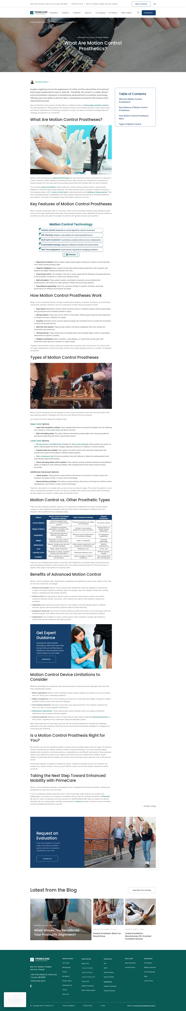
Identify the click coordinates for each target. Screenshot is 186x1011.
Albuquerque (66, 967)
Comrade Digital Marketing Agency (144, 1005)
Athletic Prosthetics (88, 986)
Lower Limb (35, 441)
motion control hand (59, 192)
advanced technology (61, 178)
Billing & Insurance (150, 967)
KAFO (105, 968)
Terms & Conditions (68, 1005)
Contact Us (148, 13)
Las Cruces (65, 963)
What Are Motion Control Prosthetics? (65, 22)
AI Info (103, 1005)
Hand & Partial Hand (88, 977)
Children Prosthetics (110, 986)
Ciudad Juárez (67, 981)
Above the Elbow (87, 968)
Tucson (64, 990)
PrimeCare (106, 796)
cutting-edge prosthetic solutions (96, 105)
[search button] (138, 12)
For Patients (113, 13)
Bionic (63, 518)
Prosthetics (86, 959)
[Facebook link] (32, 986)
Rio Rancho (65, 976)
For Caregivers (101, 13)
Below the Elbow (87, 972)
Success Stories (130, 967)
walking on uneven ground (97, 192)
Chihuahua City (67, 985)
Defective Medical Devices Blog (40, 22)
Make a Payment (141, 4)
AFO (105, 963)
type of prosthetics (49, 187)
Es (155, 4)
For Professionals (149, 972)
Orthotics (108, 959)
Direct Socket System (88, 990)
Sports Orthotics (109, 977)
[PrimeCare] (45, 960)
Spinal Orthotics (109, 972)
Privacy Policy (87, 1005)
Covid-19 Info (148, 981)
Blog (145, 976)
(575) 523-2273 (38, 981)
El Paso (64, 972)
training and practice (100, 717)
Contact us (79, 801)
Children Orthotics (109, 990)
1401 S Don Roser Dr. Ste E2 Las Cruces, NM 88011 (49, 4)
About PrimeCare (130, 963)
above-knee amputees (80, 444)
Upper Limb (35, 424)
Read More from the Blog (142, 890)
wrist (58, 430)
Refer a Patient (126, 13)
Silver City (65, 994)
